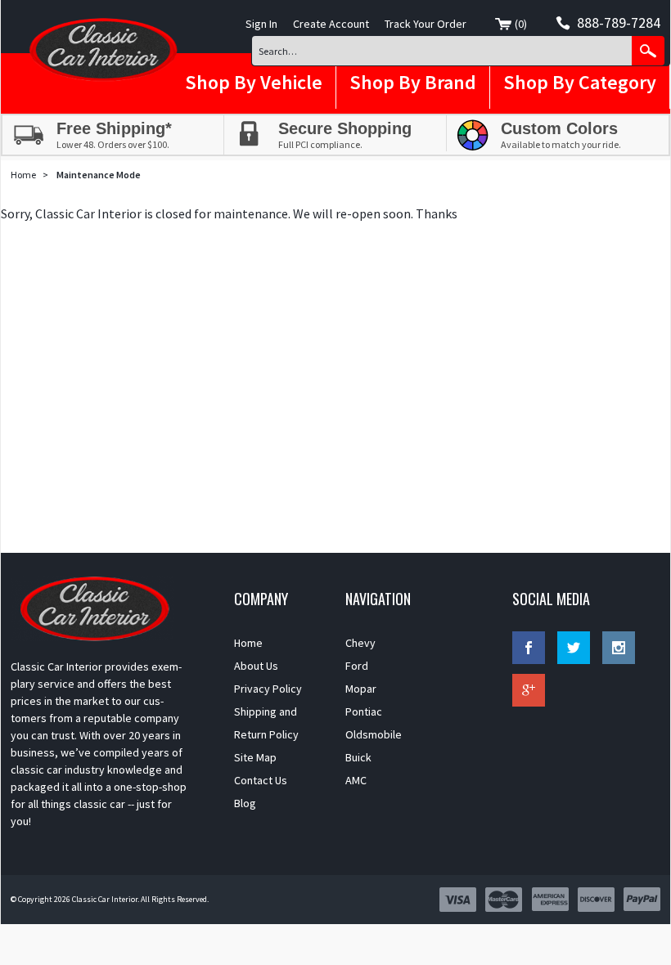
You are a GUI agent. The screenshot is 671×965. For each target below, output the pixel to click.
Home (23, 174)
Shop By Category (579, 82)
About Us (256, 665)
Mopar (360, 688)
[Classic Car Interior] (101, 49)
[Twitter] (573, 647)
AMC (356, 780)
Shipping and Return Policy (266, 723)
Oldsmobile (373, 734)
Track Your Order (425, 23)
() (521, 23)
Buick (358, 757)
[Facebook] (528, 647)
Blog (245, 803)
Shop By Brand (412, 82)
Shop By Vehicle (253, 82)
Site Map (255, 757)
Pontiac (363, 711)
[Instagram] (618, 647)
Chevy (360, 642)
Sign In (261, 23)
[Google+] (528, 690)
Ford (356, 665)
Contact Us (260, 780)
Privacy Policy (268, 688)
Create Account (331, 23)
